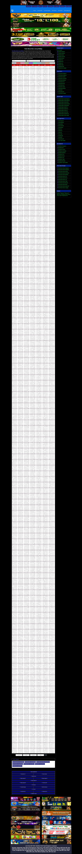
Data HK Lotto (62, 850)
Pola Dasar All (44, 782)
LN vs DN (33, 789)
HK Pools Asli (52, 851)
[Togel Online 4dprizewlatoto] (25, 832)
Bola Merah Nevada (61, 160)
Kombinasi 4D (23, 791)
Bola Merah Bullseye (61, 152)
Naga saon (67, 193)
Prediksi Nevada (61, 66)
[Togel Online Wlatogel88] (25, 827)
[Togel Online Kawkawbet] (25, 808)
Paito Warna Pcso (61, 81)
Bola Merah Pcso (61, 154)
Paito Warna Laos (61, 85)
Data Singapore (61, 120)
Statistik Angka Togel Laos (63, 110)
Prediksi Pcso (60, 59)
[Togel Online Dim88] (41, 20)
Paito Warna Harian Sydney (63, 171)
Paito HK (40, 6)
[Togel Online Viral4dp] (41, 44)
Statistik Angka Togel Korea (63, 108)
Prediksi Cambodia (61, 56)
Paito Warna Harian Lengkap (63, 187)
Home (35, 10)
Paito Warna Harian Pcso (62, 176)
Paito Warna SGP (58, 847)
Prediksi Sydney (61, 54)
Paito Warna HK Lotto (53, 850)
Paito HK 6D (45, 6)
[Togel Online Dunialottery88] (56, 813)
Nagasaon (62, 193)
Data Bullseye (60, 127)
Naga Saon (40, 847)
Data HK (65, 847)
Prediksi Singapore (61, 51)
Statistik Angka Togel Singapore (64, 98)
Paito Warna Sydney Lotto (40, 850)
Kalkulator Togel (33, 793)
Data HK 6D (60, 137)
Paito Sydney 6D (56, 6)
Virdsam (58, 193)
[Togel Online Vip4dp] (56, 808)
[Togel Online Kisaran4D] (41, 29)
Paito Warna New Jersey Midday (33, 49)
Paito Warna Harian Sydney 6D (63, 186)
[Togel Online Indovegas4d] (56, 841)
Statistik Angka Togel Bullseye (63, 105)
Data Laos (60, 132)
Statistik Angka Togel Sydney (63, 102)
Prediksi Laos (60, 63)
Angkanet (63, 849)
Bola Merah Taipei (61, 159)
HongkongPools (29, 850)
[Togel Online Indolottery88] (56, 822)
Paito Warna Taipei (61, 86)
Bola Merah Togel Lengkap (63, 162)
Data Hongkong (61, 122)
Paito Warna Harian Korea (62, 177)
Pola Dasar (34, 784)
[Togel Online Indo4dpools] (25, 841)
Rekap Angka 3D (44, 778)
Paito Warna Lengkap (62, 93)
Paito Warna (54, 10)
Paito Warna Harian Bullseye (63, 174)
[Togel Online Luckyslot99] (56, 803)
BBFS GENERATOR (34, 771)
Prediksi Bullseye (61, 58)
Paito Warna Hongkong (62, 75)
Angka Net (19, 847)
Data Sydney (60, 124)
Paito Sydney (50, 6)
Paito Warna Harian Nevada (63, 182)
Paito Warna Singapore (62, 73)
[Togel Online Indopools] (56, 832)
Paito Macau (28, 6)
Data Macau (62, 6)
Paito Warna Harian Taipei (62, 181)
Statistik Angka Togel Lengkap (63, 115)
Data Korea (60, 130)
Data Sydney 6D (61, 138)
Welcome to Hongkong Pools (62, 194)
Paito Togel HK (59, 50)
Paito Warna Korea (61, 83)
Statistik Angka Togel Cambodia (64, 103)
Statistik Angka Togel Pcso (63, 107)
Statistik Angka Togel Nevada (63, 113)
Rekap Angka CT (23, 778)
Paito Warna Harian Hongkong (63, 169)
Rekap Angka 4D (23, 782)
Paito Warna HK (27, 847)
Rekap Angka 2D (34, 780)
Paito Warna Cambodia (62, 78)
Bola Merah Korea (61, 155)
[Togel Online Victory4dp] (25, 803)
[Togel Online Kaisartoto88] (25, 837)
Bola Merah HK (60, 147)
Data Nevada (60, 135)
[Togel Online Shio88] (56, 837)
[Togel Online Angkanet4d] (56, 827)
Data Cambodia (68, 6)
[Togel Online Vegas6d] (25, 813)
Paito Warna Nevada (61, 88)
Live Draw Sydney (47, 10)
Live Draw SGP (56, 849)
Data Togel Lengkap (61, 140)
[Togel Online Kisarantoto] (41, 34)
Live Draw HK (39, 10)
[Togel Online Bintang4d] (25, 822)
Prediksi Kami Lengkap (62, 68)
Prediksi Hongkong (61, 53)
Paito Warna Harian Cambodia (63, 172)
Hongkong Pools (65, 195)
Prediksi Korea (60, 61)
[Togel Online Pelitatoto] (41, 39)
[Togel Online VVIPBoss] (41, 15)
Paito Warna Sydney (61, 76)
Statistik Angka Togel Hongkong (64, 100)
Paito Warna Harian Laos (62, 179)
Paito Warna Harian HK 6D (62, 184)
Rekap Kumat (34, 776)
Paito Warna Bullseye (62, 80)
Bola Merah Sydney (61, 149)
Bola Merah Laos (61, 157)
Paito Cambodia (34, 6)
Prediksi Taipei (60, 64)
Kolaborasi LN (44, 791)
